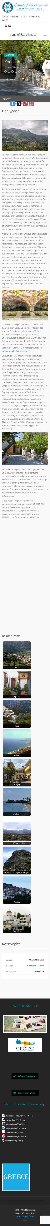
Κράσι (24, 67)
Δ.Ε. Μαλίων (13, 67)
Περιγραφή (6, 99)
